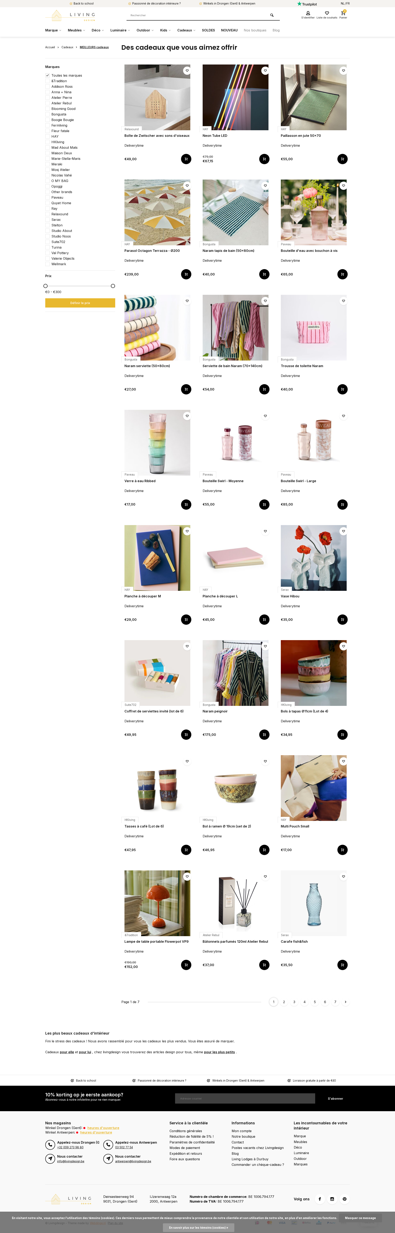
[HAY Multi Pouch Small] (314, 788)
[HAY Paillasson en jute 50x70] (314, 97)
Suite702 (58, 242)
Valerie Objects (62, 258)
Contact (238, 1142)
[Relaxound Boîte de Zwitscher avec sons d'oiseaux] (157, 97)
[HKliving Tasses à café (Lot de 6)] (157, 788)
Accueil (50, 47)
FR (348, 3)
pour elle (67, 1052)
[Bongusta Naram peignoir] (236, 673)
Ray (54, 208)
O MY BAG (59, 181)
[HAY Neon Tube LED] (236, 97)
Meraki (56, 164)
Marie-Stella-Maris (65, 159)
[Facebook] (320, 1199)
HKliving (57, 142)
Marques (301, 1164)
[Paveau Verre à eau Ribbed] (157, 443)
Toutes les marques (66, 75)
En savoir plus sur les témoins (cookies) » (198, 1227)
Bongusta (58, 114)
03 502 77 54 (124, 1147)
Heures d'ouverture (103, 1128)
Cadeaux (184, 30)
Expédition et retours (186, 1153)
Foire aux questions (185, 1159)
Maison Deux (61, 153)
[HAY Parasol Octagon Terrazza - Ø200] (157, 212)
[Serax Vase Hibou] (314, 558)
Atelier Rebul (61, 103)
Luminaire (118, 30)
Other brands (61, 192)
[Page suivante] (346, 1002)
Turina (56, 247)
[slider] (45, 286)
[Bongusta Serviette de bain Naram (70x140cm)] (236, 328)
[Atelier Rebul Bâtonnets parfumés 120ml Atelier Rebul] (236, 903)
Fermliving (59, 125)
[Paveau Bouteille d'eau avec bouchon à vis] (314, 212)
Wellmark (58, 264)
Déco (96, 30)
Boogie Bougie (62, 120)
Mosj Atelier (60, 170)
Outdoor (143, 30)
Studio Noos (61, 236)
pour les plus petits (219, 1052)
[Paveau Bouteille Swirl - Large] (314, 443)
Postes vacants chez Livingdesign (258, 1148)
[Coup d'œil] (186, 159)
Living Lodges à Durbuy (250, 1159)
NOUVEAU (229, 30)
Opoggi (56, 186)
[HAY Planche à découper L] (236, 558)
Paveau (57, 197)
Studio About (61, 231)
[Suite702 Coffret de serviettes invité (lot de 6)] (157, 673)
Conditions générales (186, 1131)
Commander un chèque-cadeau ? (258, 1165)
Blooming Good (63, 109)
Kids (163, 30)
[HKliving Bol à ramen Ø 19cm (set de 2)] (236, 788)
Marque (51, 30)
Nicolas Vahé (61, 175)
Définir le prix (80, 303)
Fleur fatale (60, 131)
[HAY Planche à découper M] (157, 558)
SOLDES (208, 30)
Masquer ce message (360, 1218)
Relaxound (59, 214)
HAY (55, 136)
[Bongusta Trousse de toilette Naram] (314, 328)
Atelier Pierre (61, 98)
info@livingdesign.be (70, 1161)
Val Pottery (60, 253)
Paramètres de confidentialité (192, 1142)
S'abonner (335, 1098)
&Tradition (59, 81)
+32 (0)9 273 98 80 (70, 1147)
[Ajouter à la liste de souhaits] (187, 71)
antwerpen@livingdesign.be (133, 1161)
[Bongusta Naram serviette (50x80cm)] (157, 328)
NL (342, 3)
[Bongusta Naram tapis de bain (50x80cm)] (236, 212)
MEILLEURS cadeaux (94, 47)
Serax (56, 220)
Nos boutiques (255, 30)
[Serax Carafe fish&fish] (314, 903)
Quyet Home (61, 203)
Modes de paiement (185, 1148)
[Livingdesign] (70, 15)
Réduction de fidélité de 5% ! (192, 1136)
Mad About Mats (64, 147)
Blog (276, 30)
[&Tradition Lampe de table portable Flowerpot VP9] (157, 903)
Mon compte (242, 1131)
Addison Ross (62, 86)
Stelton (57, 225)
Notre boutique (243, 1136)
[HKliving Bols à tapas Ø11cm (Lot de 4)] (314, 673)
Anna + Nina (61, 92)
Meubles (75, 30)
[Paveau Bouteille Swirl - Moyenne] (236, 443)
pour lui (85, 1052)
